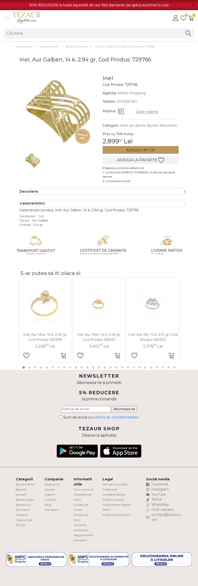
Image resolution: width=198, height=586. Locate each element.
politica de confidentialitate (116, 417)
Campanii (52, 510)
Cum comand (83, 489)
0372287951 (127, 101)
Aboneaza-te (124, 409)
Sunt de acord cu (101, 417)
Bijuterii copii (25, 499)
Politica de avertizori (117, 515)
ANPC (107, 510)
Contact (50, 499)
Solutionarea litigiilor (117, 504)
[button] (103, 191)
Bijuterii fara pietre (162, 125)
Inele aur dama (49, 46)
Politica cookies (113, 499)
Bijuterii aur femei (76, 46)
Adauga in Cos (140, 150)
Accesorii (22, 515)
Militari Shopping (132, 93)
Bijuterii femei (25, 484)
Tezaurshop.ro (24, 46)
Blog (48, 504)
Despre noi (52, 484)
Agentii (50, 494)
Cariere (50, 489)
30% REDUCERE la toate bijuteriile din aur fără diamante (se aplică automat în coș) (99, 5)
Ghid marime (147, 112)
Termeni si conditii (115, 484)
